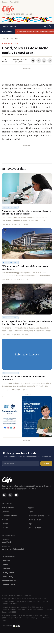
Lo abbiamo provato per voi (39, 516)
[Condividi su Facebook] (33, 60)
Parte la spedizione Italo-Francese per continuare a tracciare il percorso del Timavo (27, 322)
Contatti (5, 565)
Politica (5, 524)
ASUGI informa (8, 508)
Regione (31, 524)
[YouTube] (16, 495)
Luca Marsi (4, 60)
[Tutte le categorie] (45, 26)
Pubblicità (6, 569)
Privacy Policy (8, 573)
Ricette (5, 528)
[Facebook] (4, 495)
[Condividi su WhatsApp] (44, 60)
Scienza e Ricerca (13, 39)
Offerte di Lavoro (34, 520)
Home (5, 26)
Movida (5, 520)
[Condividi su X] (38, 60)
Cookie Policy (7, 577)
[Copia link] (49, 60)
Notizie (13, 26)
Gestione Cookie (8, 585)
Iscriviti (46, 463)
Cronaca (5, 512)
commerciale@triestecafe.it (13, 549)
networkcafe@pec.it (37, 610)
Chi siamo (6, 561)
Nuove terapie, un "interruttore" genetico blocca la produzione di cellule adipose (26, 212)
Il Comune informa (9, 516)
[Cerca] (49, 26)
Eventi (30, 512)
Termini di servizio (9, 581)
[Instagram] (10, 495)
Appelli (31, 508)
